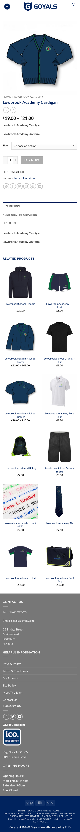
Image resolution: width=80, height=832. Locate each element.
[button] (7, 7)
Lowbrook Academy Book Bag (59, 580)
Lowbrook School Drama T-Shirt (59, 360)
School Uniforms (39, 810)
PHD (67, 827)
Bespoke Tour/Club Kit (19, 813)
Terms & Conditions (15, 671)
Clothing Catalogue (21, 818)
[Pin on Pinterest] (33, 186)
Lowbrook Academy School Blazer (20, 360)
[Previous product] (13, 110)
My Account (10, 678)
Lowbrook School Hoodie (20, 303)
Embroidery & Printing (57, 816)
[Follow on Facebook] (6, 717)
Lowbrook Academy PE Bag (20, 468)
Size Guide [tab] (10, 223)
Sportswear (68, 813)
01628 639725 (17, 612)
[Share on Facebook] (13, 186)
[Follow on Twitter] (13, 717)
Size (5, 145)
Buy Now (31, 160)
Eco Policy (9, 685)
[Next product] (6, 110)
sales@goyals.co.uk (23, 620)
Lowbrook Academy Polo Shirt (59, 415)
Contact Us (10, 699)
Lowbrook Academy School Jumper (20, 415)
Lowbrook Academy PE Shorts (59, 305)
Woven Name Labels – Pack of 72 (20, 525)
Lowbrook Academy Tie (59, 523)
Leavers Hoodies (46, 813)
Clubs (57, 810)
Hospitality (15, 816)
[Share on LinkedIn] (40, 186)
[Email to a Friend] (26, 186)
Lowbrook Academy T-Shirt (20, 578)
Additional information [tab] (20, 215)
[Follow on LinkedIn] (20, 717)
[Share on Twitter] (20, 186)
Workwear (32, 816)
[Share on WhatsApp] (6, 186)
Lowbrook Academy (28, 96)
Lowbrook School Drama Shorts (59, 470)
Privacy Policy (12, 663)
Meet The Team (12, 692)
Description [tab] (11, 206)
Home (7, 96)
